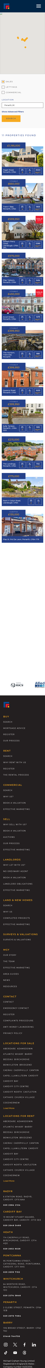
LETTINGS (11, 87)
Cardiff (33, 1076)
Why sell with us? (15, 824)
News (6, 980)
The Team (9, 961)
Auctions (9, 837)
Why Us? (8, 797)
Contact (8, 1002)
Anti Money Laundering (18, 1027)
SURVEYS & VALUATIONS (17, 940)
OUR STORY (9, 955)
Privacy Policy (12, 1033)
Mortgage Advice (14, 728)
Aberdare (9, 1049)
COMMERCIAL (13, 92)
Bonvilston (10, 1065)
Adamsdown (25, 1049)
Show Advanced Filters (13, 112)
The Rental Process (16, 775)
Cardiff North (12, 1092)
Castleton (30, 1092)
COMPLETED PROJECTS (16, 918)
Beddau (8, 1059)
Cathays (8, 1097)
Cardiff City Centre (16, 1086)
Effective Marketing (16, 809)
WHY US (7, 912)
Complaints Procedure (18, 1021)
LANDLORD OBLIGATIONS (18, 884)
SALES (9, 81)
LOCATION (8, 100)
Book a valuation (14, 803)
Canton (34, 1070)
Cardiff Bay (10, 1081)
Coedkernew (11, 1103)
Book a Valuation (14, 831)
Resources (10, 986)
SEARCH (11, 118)
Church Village (25, 1097)
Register (9, 734)
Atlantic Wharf (13, 1054)
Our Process (11, 741)
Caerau (7, 1070)
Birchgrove (22, 1059)
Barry (28, 1054)
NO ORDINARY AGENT (15, 871)
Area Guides (11, 974)
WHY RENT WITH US (14, 762)
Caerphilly (21, 1070)
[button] (18, 38)
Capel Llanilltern (15, 1076)
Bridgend (26, 1065)
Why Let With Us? (14, 865)
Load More (8, 1108)
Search (7, 722)
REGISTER (9, 1014)
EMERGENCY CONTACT (16, 1008)
